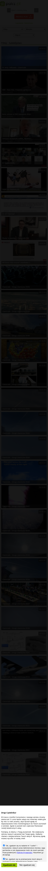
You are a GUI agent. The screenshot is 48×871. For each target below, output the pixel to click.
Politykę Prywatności (24, 852)
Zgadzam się (9, 865)
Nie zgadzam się (27, 865)
